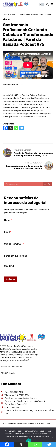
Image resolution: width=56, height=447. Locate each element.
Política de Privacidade (11, 366)
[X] (10, 128)
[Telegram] (21, 128)
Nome (8, 220)
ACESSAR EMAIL (8, 373)
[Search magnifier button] (49, 184)
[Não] (52, 437)
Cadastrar (10, 279)
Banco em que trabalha (15, 256)
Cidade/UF (9, 266)
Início (5, 14)
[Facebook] (5, 128)
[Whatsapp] (16, 128)
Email (7, 232)
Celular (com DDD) (14, 244)
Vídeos (12, 14)
